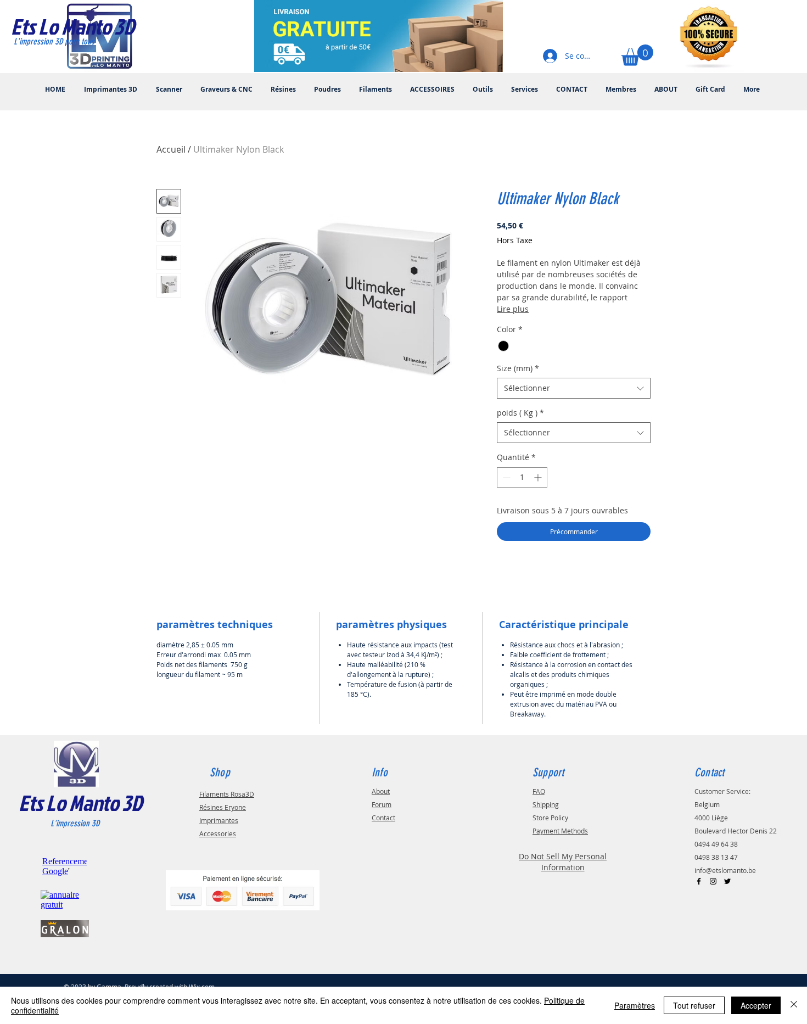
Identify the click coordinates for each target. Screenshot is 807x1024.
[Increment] (539, 477)
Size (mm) (518, 368)
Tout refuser (694, 1005)
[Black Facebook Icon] (698, 881)
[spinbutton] (522, 477)
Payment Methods (560, 830)
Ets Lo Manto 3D (80, 802)
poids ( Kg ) (520, 412)
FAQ (539, 791)
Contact (383, 817)
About (381, 791)
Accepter (756, 1005)
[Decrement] (505, 477)
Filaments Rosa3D (226, 794)
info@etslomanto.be (725, 870)
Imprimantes (218, 820)
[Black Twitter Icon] (727, 881)
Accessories (217, 833)
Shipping (546, 804)
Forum (381, 804)
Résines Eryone (222, 807)
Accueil (171, 149)
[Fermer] (793, 1005)
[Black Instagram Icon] (713, 881)
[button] (637, 55)
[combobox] (574, 388)
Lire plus (513, 309)
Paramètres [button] (634, 1005)
